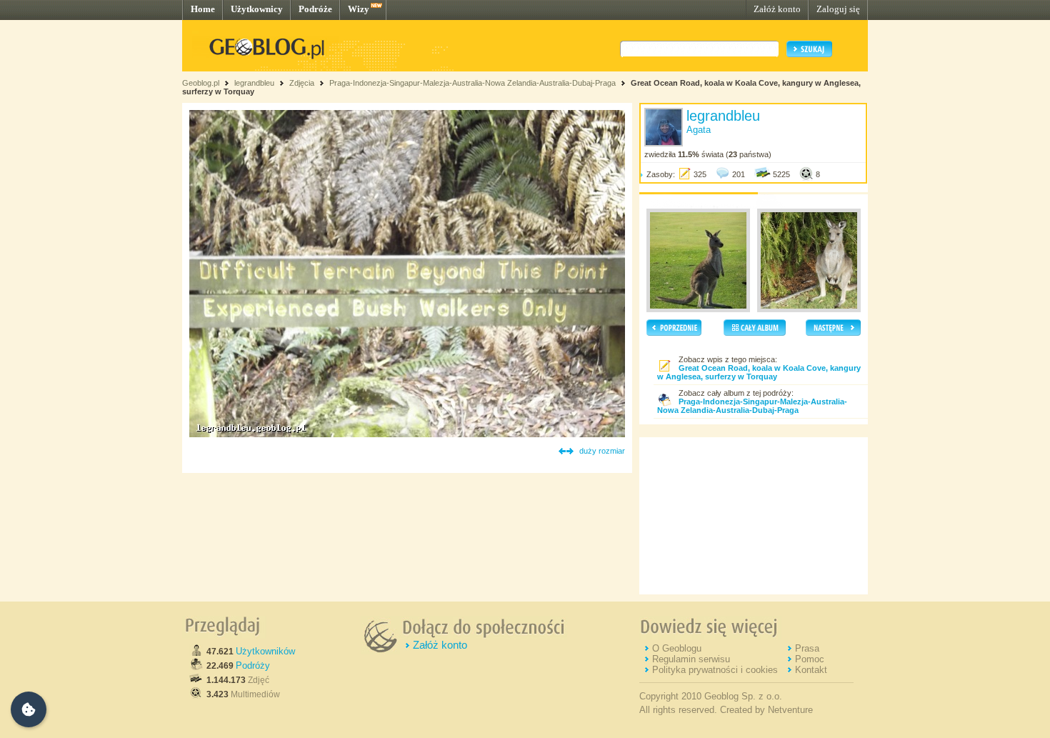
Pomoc (809, 659)
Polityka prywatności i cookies (715, 669)
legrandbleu (254, 83)
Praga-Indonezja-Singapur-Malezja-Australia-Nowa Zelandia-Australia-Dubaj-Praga (472, 83)
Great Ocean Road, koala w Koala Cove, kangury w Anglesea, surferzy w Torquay (759, 372)
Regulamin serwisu (691, 659)
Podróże (315, 9)
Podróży (253, 665)
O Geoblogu (676, 648)
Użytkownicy (257, 9)
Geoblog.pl (200, 83)
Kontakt (811, 669)
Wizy (358, 9)
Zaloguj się (838, 9)
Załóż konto (777, 9)
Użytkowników (265, 651)
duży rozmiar (602, 451)
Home (203, 9)
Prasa (807, 648)
